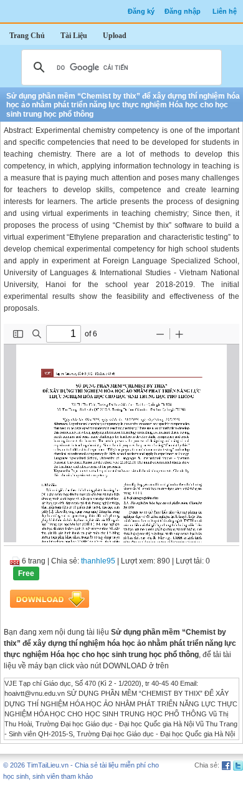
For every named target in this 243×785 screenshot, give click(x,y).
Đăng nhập (182, 11)
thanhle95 (98, 561)
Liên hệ (224, 11)
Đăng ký (141, 11)
